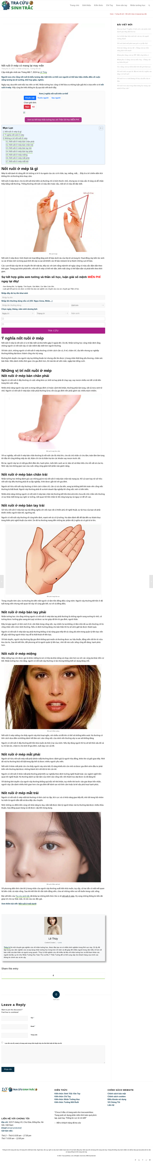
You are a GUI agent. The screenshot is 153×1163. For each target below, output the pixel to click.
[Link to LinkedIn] (139, 1160)
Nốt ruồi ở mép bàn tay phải (21, 151)
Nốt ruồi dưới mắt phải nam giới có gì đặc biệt (132, 43)
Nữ (33, 107)
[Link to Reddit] (146, 1160)
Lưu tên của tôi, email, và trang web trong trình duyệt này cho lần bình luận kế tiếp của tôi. (33, 1043)
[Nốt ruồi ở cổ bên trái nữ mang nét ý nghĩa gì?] (151, 581)
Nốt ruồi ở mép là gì (13, 132)
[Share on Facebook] (53, 976)
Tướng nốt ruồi (35, 69)
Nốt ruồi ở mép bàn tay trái (20, 148)
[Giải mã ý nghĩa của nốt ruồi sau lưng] (2, 581)
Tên (32, 1018)
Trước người (43, 98)
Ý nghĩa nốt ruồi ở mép (14, 135)
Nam (27, 107)
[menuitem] (149, 5)
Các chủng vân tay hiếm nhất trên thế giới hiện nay (134, 66)
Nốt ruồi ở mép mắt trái (18, 161)
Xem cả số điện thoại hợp (14, 324)
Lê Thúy (43, 72)
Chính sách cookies (117, 1096)
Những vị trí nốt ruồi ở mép (16, 138)
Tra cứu (53, 330)
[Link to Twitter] (135, 1160)
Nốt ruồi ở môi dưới (27, 904)
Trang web (34, 1034)
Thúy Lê (7, 947)
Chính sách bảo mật (117, 1094)
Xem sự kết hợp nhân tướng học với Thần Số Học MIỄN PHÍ (53, 120)
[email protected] (14, 1128)
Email (33, 1026)
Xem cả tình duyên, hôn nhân (16, 319)
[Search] (149, 5)
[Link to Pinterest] (142, 1160)
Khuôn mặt (30, 98)
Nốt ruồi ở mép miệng (18, 155)
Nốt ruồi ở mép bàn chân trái (21, 145)
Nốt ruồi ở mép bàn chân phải (21, 142)
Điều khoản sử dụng (117, 1099)
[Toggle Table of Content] (100, 128)
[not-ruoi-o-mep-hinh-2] (53, 43)
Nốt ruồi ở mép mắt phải (19, 158)
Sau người (56, 98)
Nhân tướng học (23, 69)
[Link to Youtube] (150, 1160)
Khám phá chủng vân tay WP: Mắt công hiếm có (133, 55)
